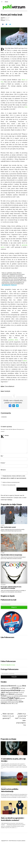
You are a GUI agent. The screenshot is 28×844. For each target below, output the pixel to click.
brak (26, 107)
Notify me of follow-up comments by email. (11, 482)
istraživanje (15, 690)
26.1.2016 (8, 17)
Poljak (10, 698)
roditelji (9, 702)
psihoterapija (4, 702)
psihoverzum (6, 19)
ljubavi (25, 360)
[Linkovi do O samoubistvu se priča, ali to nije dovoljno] (14, 754)
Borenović (12, 686)
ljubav (2, 694)
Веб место (3, 469)
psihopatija (15, 700)
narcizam (20, 694)
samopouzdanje (15, 702)
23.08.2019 (3, 757)
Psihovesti (7, 20)
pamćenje (16, 696)
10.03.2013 (3, 787)
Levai (19, 692)
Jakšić (3, 692)
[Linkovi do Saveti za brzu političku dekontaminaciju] (14, 785)
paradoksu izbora (13, 340)
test (14, 703)
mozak (16, 694)
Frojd (23, 688)
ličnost (22, 692)
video (16, 703)
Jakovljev (23, 690)
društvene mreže (8, 688)
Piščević (4, 698)
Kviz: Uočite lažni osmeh (8, 527)
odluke (12, 696)
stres (10, 703)
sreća (7, 703)
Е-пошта (3, 463)
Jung (6, 692)
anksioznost (4, 686)
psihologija (9, 700)
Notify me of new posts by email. (9, 485)
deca (24, 686)
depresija (3, 688)
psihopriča (20, 700)
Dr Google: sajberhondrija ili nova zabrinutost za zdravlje (11, 587)
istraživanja (5, 690)
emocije (15, 688)
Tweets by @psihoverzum (8, 665)
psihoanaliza (3, 700)
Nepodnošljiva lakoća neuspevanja (11, 555)
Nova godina (9, 696)
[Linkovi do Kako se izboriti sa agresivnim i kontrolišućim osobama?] (14, 814)
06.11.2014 (3, 816)
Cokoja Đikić (19, 686)
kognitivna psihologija (13, 692)
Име (2, 456)
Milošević (11, 694)
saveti (21, 702)
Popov (17, 698)
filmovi (20, 688)
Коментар (6, 435)
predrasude (22, 698)
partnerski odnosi (23, 696)
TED (12, 703)
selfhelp (3, 703)
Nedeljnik (3, 696)
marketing (6, 694)
